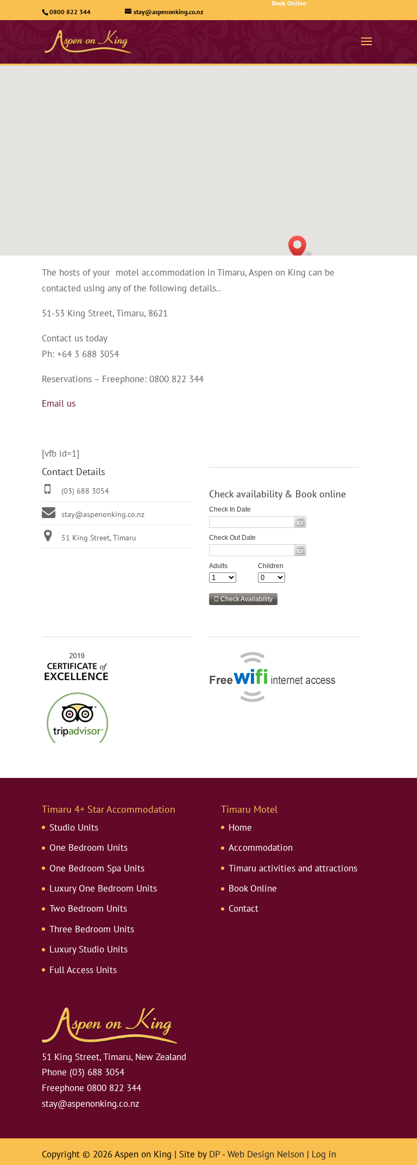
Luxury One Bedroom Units (103, 888)
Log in (324, 1154)
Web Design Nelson (266, 1154)
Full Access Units (83, 970)
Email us (58, 403)
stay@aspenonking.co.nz (102, 514)
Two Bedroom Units (88, 908)
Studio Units (73, 827)
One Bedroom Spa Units (96, 868)
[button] (301, 247)
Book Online (253, 888)
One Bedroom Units (88, 847)
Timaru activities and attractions (293, 868)
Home (240, 827)
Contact (243, 908)
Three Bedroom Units (91, 929)
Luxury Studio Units (88, 949)
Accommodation (261, 847)
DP (214, 1154)
